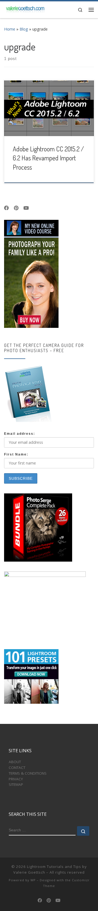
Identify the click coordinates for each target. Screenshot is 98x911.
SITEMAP (16, 784)
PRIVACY (16, 779)
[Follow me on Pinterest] (16, 208)
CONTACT (17, 767)
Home (9, 29)
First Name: (16, 454)
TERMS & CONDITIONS (28, 773)
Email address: (19, 434)
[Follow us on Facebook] (6, 208)
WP (33, 880)
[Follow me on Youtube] (26, 208)
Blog (24, 29)
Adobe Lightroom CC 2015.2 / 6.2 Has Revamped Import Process (48, 158)
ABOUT (15, 761)
